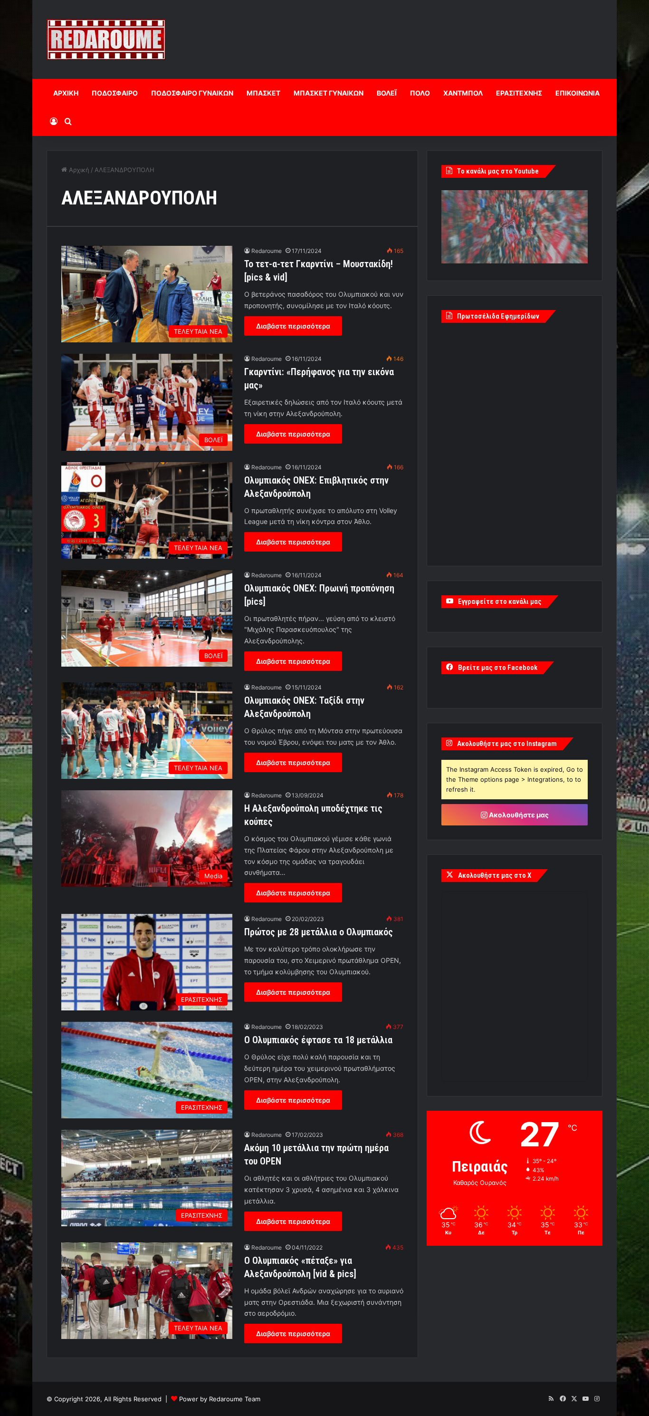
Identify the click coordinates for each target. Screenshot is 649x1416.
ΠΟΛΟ (420, 93)
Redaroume (266, 250)
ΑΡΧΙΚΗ (65, 93)
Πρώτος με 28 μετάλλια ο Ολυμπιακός (318, 932)
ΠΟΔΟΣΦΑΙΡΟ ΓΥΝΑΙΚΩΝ (192, 93)
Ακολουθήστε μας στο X (494, 875)
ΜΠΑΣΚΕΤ (263, 93)
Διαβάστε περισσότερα (293, 326)
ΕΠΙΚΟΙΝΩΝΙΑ (577, 93)
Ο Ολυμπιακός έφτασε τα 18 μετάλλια (318, 1040)
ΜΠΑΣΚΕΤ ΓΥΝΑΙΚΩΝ (328, 93)
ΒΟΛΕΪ (387, 93)
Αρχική (78, 170)
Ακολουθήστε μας (518, 815)
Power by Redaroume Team (219, 1399)
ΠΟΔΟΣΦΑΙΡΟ (115, 93)
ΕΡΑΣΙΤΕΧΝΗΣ (519, 93)
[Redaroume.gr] (106, 39)
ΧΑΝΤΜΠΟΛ (463, 93)
